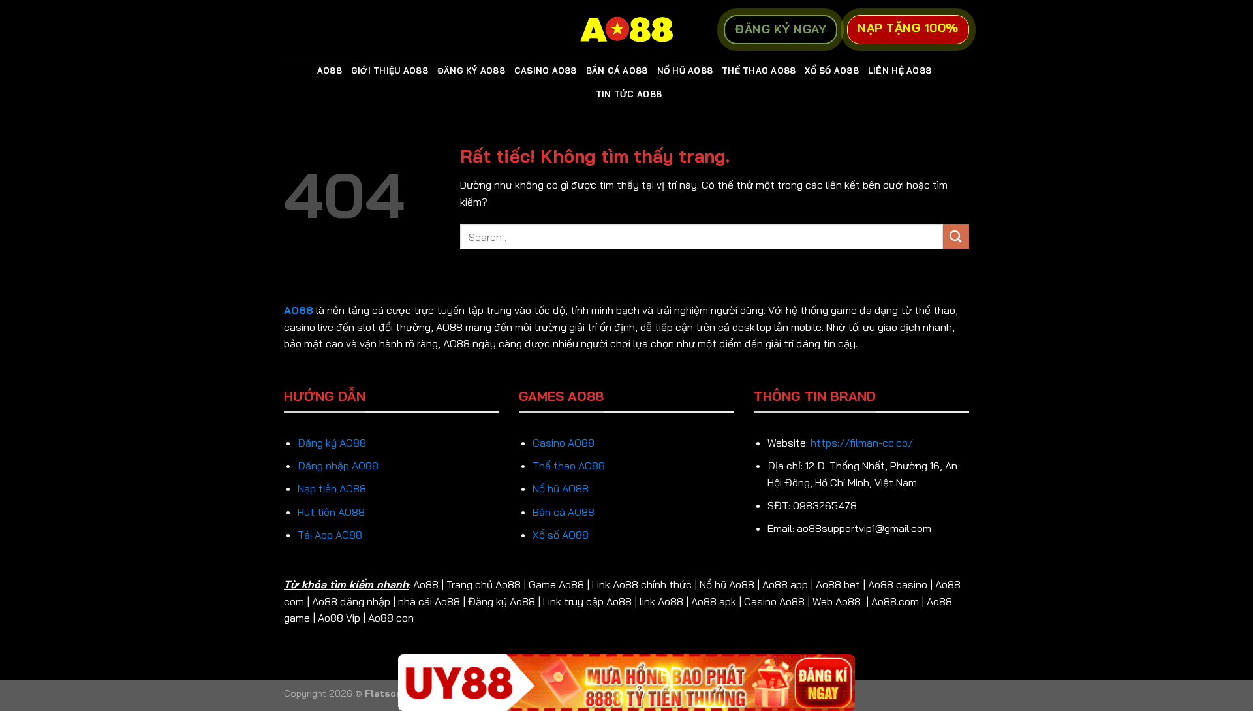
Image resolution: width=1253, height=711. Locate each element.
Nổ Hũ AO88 (685, 70)
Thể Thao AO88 (759, 70)
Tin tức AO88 (629, 94)
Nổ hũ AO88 (561, 488)
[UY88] (626, 682)
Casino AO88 (545, 70)
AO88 (329, 70)
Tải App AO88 (330, 534)
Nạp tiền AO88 (332, 488)
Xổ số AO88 (561, 534)
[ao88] (626, 29)
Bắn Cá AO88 (617, 70)
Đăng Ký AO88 (471, 70)
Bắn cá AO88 (564, 511)
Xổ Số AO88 (832, 70)
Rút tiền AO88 (331, 511)
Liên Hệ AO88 (899, 70)
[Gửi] (956, 236)
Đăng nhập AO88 (338, 465)
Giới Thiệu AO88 (389, 70)
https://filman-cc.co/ (862, 442)
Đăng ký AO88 (332, 442)
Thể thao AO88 (569, 465)
